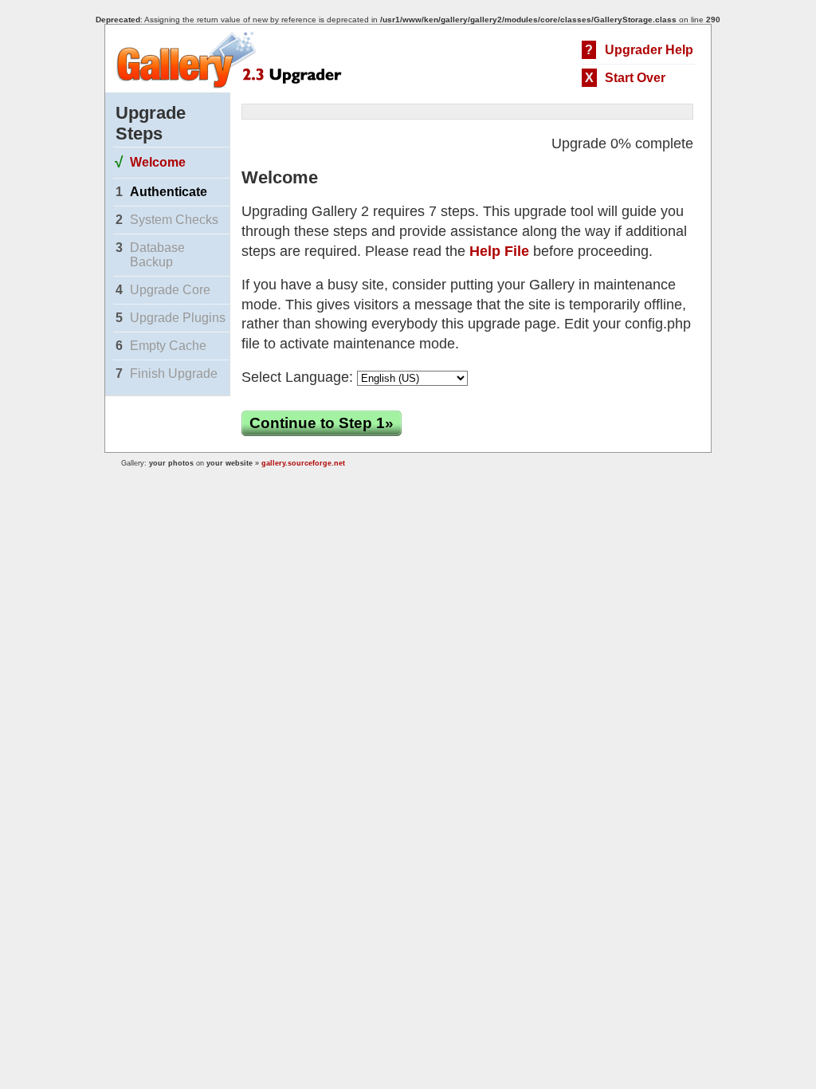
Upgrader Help (649, 50)
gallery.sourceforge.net (303, 463)
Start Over (635, 78)
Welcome (158, 162)
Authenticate (168, 192)
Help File (499, 251)
